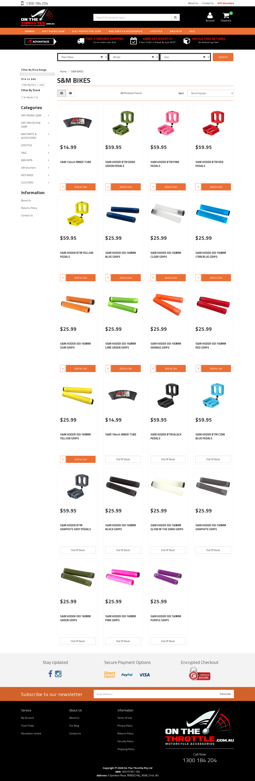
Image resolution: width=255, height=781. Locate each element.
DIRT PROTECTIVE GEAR (86, 31)
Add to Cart (81, 187)
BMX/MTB (176, 31)
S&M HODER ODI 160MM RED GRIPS (210, 345)
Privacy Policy (125, 725)
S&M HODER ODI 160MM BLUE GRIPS (120, 255)
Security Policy (125, 741)
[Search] (175, 17)
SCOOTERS (27, 182)
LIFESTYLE (156, 31)
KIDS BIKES (27, 175)
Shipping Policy (125, 749)
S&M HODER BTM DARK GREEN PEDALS (120, 164)
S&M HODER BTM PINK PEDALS (164, 164)
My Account (27, 718)
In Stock (31, 97)
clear (41, 85)
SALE (24, 153)
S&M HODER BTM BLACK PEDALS (165, 436)
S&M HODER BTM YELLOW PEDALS (76, 255)
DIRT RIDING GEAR (53, 31)
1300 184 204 (36, 3)
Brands (30, 31)
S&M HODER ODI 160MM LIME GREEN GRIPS (120, 345)
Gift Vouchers (225, 3)
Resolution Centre (31, 733)
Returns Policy (29, 208)
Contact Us (208, 3)
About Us (193, 3)
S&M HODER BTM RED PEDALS (209, 164)
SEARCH (223, 57)
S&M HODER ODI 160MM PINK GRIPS (120, 618)
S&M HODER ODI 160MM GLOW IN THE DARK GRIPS (166, 527)
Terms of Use (124, 718)
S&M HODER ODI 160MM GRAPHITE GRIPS (210, 527)
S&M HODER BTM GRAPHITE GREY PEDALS (75, 527)
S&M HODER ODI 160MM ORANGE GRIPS (165, 345)
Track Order (27, 725)
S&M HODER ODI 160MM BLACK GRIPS (120, 527)
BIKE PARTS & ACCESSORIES (125, 31)
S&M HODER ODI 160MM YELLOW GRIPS (75, 436)
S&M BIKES (77, 71)
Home (63, 71)
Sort (181, 93)
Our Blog (74, 725)
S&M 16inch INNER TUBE (120, 434)
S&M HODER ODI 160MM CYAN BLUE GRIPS (210, 255)
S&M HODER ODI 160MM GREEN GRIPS (75, 618)
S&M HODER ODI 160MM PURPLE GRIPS (165, 618)
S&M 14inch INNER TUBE (75, 162)
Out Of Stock (123, 459)
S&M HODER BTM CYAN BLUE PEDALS (210, 436)
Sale (192, 31)
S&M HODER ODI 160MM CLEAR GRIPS (165, 255)
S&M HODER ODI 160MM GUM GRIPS (75, 345)
